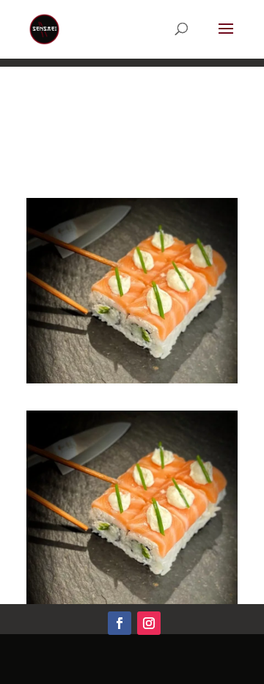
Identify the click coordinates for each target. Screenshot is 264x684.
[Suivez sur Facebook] (119, 623)
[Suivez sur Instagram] (149, 623)
